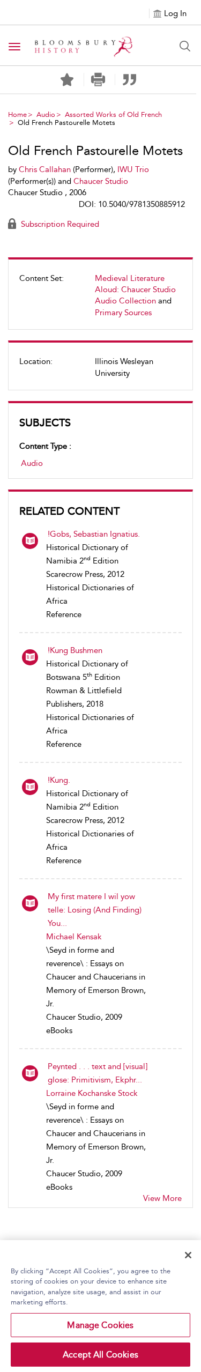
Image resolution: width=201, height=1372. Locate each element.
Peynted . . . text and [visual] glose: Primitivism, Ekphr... (97, 1073)
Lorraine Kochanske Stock (92, 1093)
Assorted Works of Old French (113, 114)
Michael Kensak (74, 936)
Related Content (69, 511)
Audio (45, 114)
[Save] (67, 79)
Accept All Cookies (100, 1354)
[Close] (188, 1255)
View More (162, 1198)
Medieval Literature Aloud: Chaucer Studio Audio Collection (135, 289)
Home (17, 114)
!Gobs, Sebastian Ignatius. (94, 534)
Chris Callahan (45, 169)
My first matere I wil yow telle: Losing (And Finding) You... (95, 910)
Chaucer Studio (100, 181)
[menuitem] (100, 300)
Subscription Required (59, 224)
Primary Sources (123, 312)
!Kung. (59, 780)
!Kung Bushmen (75, 650)
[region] (100, 1306)
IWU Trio (133, 169)
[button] (98, 79)
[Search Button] (185, 46)
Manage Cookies (100, 1325)
